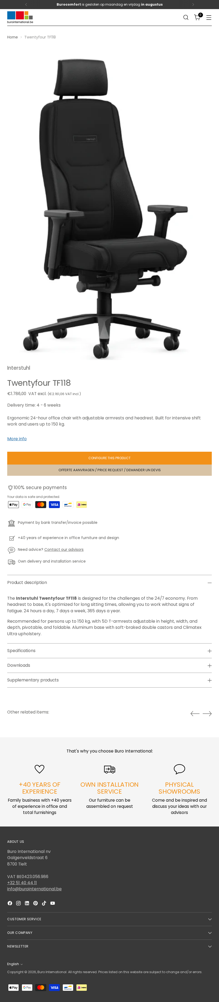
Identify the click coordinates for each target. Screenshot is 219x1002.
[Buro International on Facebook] (10, 903)
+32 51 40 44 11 (22, 883)
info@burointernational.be (34, 889)
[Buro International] (20, 17)
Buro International (52, 972)
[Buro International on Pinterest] (36, 903)
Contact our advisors (64, 549)
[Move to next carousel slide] (207, 713)
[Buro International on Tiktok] (44, 903)
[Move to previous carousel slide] (195, 713)
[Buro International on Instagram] (19, 903)
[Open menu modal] (209, 17)
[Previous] (26, 4)
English (13, 964)
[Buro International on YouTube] (53, 903)
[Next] (193, 4)
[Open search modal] (186, 17)
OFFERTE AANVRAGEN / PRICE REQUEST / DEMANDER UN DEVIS (109, 470)
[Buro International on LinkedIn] (27, 903)
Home (12, 37)
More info (17, 439)
